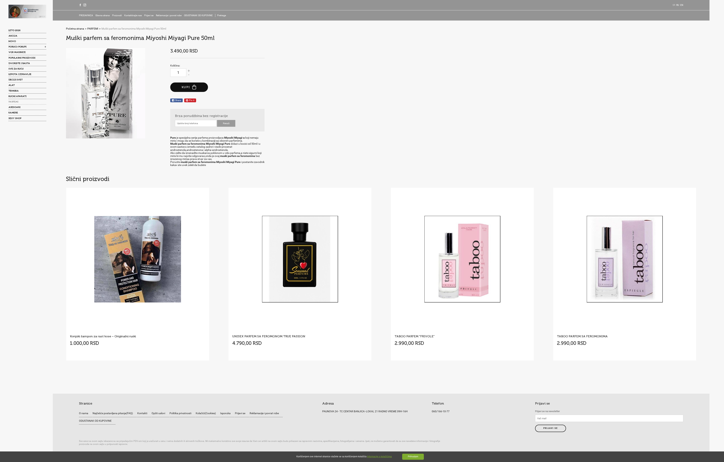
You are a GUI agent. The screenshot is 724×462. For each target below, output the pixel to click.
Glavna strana (102, 15)
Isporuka (225, 413)
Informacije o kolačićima (379, 456)
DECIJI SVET (15, 79)
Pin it (191, 100)
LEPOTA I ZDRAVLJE (19, 74)
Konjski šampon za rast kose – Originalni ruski (103, 336)
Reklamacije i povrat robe (169, 15)
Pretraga (221, 15)
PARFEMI (13, 101)
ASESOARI (14, 107)
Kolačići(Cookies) (206, 413)
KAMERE (13, 112)
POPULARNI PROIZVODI (21, 58)
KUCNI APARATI (17, 96)
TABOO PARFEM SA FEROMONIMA (582, 336)
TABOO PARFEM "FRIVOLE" (415, 336)
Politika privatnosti (180, 413)
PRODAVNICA (86, 15)
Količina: (175, 65)
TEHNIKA (13, 90)
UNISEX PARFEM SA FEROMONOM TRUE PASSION (268, 336)
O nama (83, 413)
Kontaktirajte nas (133, 15)
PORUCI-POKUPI (17, 46)
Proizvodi (117, 15)
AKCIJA (12, 35)
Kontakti (142, 413)
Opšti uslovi (158, 413)
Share (178, 100)
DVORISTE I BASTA (19, 63)
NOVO (12, 41)
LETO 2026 (14, 30)
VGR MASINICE (17, 52)
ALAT (11, 85)
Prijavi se (148, 15)
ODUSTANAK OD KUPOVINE (198, 15)
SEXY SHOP (14, 118)
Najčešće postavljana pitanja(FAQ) (113, 413)
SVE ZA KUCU (16, 68)
